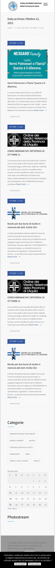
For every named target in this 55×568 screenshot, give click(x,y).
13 (22, 493)
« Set (9, 508)
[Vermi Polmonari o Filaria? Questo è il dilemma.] (27, 64)
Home (9, 28)
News (27, 454)
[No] (51, 560)
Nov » (14, 508)
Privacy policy (34, 564)
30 (40, 505)
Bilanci (32, 440)
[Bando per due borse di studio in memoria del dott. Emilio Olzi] (27, 213)
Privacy (37, 461)
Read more (39, 110)
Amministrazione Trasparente (22, 434)
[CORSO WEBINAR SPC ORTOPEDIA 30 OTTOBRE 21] (27, 140)
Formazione (15, 117)
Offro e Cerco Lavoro (19, 461)
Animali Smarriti (16, 440)
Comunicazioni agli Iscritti (21, 447)
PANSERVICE (30, 551)
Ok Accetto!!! (20, 564)
